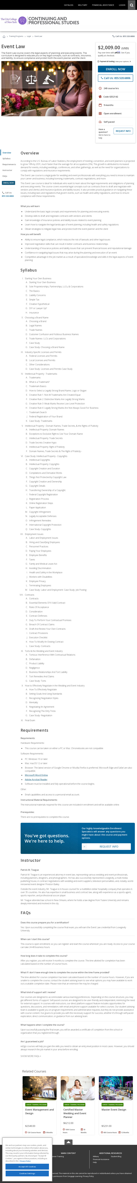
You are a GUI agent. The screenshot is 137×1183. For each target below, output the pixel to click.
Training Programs (16, 36)
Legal (29, 36)
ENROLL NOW (115, 69)
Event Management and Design (39, 1111)
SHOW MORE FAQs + (31, 1056)
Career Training (57, 1156)
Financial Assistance (101, 1159)
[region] (27, 1159)
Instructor (7, 170)
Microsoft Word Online (36, 775)
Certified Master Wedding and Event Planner (74, 1113)
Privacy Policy (88, 1176)
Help (95, 1162)
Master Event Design (114, 1109)
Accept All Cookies (27, 1166)
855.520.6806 (8, 196)
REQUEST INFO (123, 131)
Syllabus (6, 158)
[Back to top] (68, 1152)
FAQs (5, 176)
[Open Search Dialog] (131, 5)
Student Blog (116, 1156)
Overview (7, 152)
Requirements (9, 164)
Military (96, 1156)
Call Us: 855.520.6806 (123, 36)
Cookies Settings (27, 1173)
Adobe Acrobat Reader (36, 779)
